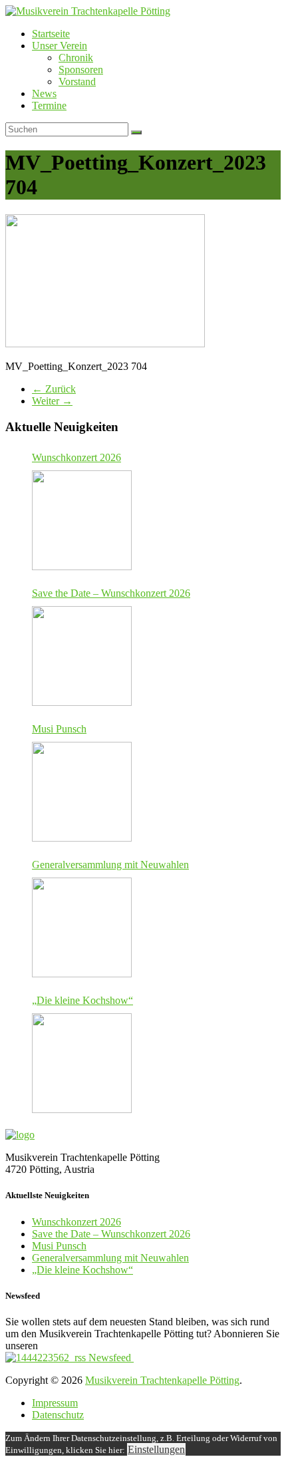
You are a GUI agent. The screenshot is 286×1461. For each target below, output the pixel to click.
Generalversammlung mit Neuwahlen (110, 864)
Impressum (55, 1402)
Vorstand (77, 81)
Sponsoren (81, 69)
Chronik (76, 57)
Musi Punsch (59, 728)
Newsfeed (110, 1357)
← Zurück (54, 389)
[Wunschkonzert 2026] (82, 520)
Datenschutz (58, 1414)
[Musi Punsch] (82, 792)
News (44, 93)
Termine (49, 105)
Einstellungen (156, 1449)
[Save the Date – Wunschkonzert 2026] (82, 656)
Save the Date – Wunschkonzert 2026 (111, 593)
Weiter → (52, 400)
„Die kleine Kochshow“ (82, 1000)
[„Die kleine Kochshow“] (82, 1063)
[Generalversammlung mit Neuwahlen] (82, 927)
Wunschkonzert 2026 (76, 457)
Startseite (51, 33)
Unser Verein (59, 45)
